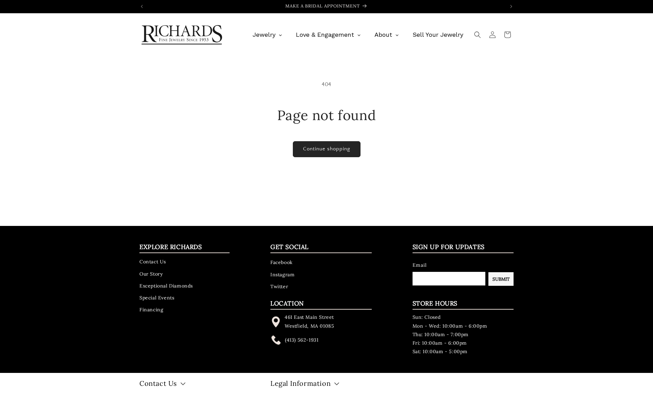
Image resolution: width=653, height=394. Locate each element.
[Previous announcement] (141, 6)
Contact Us (152, 262)
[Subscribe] (501, 279)
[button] (477, 34)
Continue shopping (326, 149)
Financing (151, 310)
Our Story (151, 273)
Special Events (156, 298)
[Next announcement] (511, 6)
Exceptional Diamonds (166, 285)
